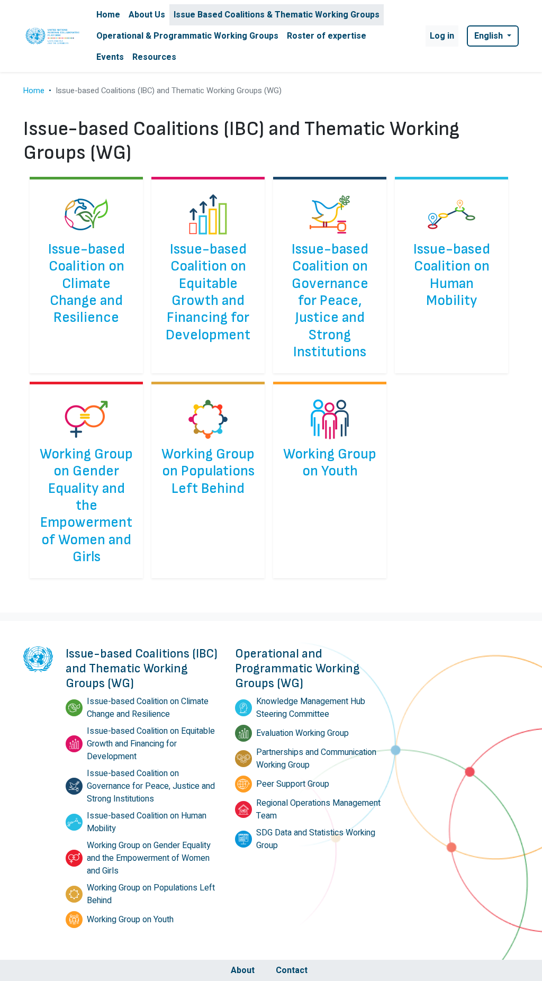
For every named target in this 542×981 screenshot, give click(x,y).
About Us (147, 14)
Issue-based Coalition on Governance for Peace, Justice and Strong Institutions (330, 301)
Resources (154, 57)
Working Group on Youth (329, 463)
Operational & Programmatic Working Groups (187, 36)
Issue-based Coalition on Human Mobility (451, 275)
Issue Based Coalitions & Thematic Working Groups (277, 14)
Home (108, 14)
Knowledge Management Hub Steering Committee (310, 708)
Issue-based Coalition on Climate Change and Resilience (86, 283)
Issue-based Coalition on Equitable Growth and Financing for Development (208, 292)
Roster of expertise (326, 36)
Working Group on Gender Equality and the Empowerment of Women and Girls (86, 505)
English (489, 36)
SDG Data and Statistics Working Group (315, 839)
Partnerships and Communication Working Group (316, 758)
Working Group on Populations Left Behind (208, 471)
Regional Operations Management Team (318, 809)
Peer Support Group (292, 784)
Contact (292, 970)
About (243, 970)
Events (110, 57)
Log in (442, 36)
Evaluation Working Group (302, 733)
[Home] (53, 36)
